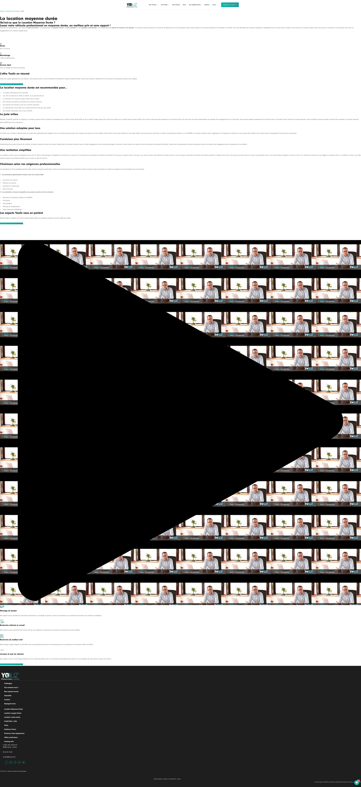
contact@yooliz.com (9, 757)
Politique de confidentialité (169, 779)
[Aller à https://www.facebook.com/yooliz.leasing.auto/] (6, 762)
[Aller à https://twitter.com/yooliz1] (10, 762)
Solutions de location (13, 11)
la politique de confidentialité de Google (338, 782)
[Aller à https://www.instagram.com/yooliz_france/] (15, 762)
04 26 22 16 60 (7, 752)
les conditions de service (351, 782)
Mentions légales (158, 779)
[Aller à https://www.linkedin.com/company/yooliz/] (19, 762)
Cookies (178, 779)
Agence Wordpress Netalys (19, 771)
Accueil (2, 11)
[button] (157, 5)
